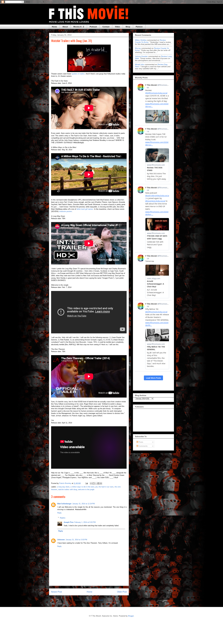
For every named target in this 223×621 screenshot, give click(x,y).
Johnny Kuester (141, 56)
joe (96, 487)
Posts (140, 442)
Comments (143, 446)
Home (54, 27)
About (65, 27)
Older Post (122, 592)
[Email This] (91, 483)
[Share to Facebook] (98, 483)
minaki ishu (139, 64)
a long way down (63, 487)
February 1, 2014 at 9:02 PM (85, 522)
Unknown (61, 540)
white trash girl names (85, 209)
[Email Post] (86, 483)
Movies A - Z (78, 27)
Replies (62, 518)
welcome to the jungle (86, 489)
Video (117, 27)
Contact (105, 27)
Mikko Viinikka (140, 40)
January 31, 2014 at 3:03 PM (76, 540)
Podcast (93, 27)
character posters (65, 211)
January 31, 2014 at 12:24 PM (83, 504)
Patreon (139, 27)
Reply (59, 513)
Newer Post (56, 592)
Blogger (131, 616)
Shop (128, 27)
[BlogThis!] (93, 483)
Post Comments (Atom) (94, 600)
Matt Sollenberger (64, 504)
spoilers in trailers (78, 74)
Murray (138, 48)
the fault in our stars (106, 487)
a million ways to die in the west (82, 487)
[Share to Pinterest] (101, 483)
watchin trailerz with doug (67, 489)
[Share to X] (96, 483)
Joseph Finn (69, 522)
